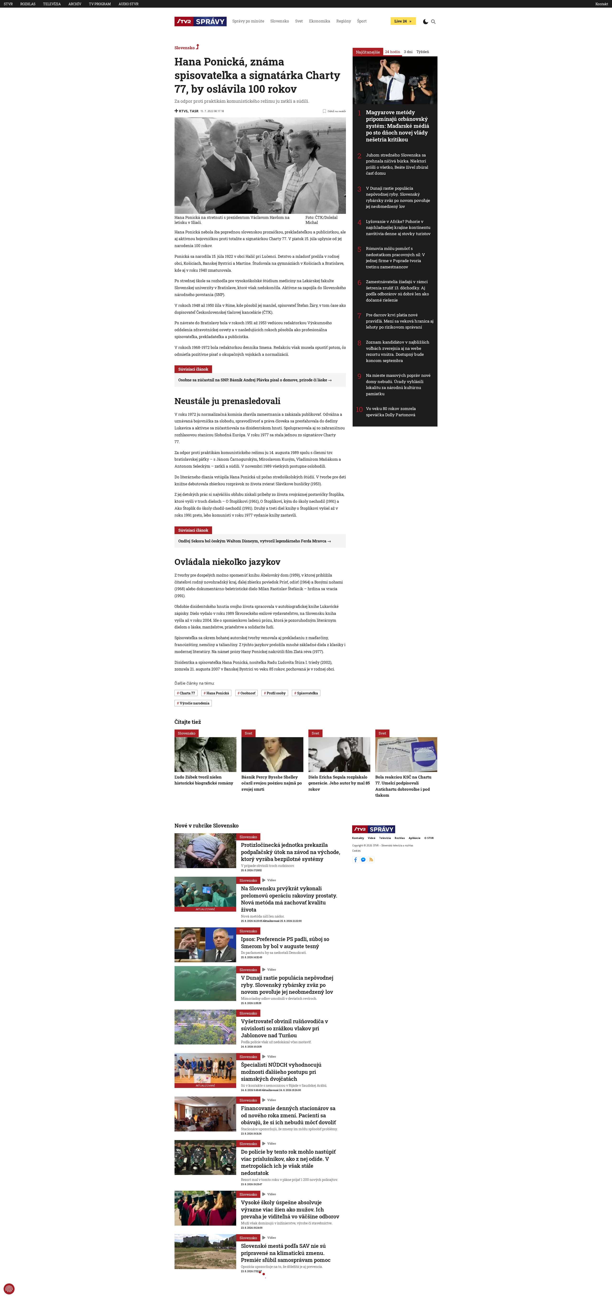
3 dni (408, 51)
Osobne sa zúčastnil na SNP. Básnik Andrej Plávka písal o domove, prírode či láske (252, 379)
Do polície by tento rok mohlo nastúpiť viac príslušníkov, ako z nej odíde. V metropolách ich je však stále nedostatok (288, 1162)
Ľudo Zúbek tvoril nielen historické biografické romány (204, 780)
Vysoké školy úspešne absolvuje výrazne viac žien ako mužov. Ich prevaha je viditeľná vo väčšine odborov (290, 1209)
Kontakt (602, 4)
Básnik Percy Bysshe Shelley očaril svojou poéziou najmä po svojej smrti (271, 783)
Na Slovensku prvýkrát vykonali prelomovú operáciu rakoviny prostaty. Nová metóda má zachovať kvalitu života (289, 899)
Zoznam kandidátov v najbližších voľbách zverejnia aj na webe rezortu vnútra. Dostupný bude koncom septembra (397, 351)
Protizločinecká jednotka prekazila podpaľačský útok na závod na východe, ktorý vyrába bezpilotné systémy (290, 851)
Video (271, 880)
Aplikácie (415, 838)
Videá (371, 838)
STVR (8, 4)
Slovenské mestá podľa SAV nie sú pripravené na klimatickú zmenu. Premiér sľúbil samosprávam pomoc (286, 1252)
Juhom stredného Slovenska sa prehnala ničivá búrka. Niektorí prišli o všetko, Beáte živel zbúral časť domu (397, 164)
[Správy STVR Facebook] (356, 861)
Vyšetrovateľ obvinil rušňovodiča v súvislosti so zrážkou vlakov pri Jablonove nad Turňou (284, 1028)
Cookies (356, 850)
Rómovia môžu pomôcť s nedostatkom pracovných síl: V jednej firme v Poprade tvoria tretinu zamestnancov (395, 258)
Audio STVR (128, 4)
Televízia (52, 4)
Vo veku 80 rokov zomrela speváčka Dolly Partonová (391, 411)
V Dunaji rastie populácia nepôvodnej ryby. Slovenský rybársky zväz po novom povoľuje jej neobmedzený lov (398, 197)
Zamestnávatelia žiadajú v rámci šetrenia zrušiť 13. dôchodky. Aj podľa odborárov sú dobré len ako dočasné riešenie (397, 291)
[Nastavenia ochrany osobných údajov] (9, 1288)
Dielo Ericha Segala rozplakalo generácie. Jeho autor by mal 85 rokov (339, 783)
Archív (74, 4)
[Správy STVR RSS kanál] (371, 861)
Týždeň (422, 51)
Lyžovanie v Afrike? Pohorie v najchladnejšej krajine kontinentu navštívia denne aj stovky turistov (398, 227)
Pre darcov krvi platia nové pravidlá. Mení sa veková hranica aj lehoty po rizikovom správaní (400, 321)
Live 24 (400, 21)
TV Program (100, 4)
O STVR (429, 838)
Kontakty (358, 838)
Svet (299, 20)
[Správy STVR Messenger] (364, 861)
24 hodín (392, 51)
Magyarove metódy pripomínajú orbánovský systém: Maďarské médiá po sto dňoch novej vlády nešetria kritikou (397, 126)
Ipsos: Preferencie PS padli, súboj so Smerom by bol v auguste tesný (285, 943)
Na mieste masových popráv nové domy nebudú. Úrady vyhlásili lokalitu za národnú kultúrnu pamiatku (398, 384)
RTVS (183, 111)
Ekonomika (319, 20)
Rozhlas (27, 4)
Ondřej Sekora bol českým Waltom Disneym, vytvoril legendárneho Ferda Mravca (252, 540)
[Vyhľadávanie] (433, 21)
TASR (194, 111)
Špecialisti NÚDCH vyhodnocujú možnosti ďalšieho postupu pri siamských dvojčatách (281, 1071)
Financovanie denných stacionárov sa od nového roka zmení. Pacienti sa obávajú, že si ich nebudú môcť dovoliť (288, 1115)
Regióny (343, 20)
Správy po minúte (248, 20)
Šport (362, 20)
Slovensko (279, 20)
